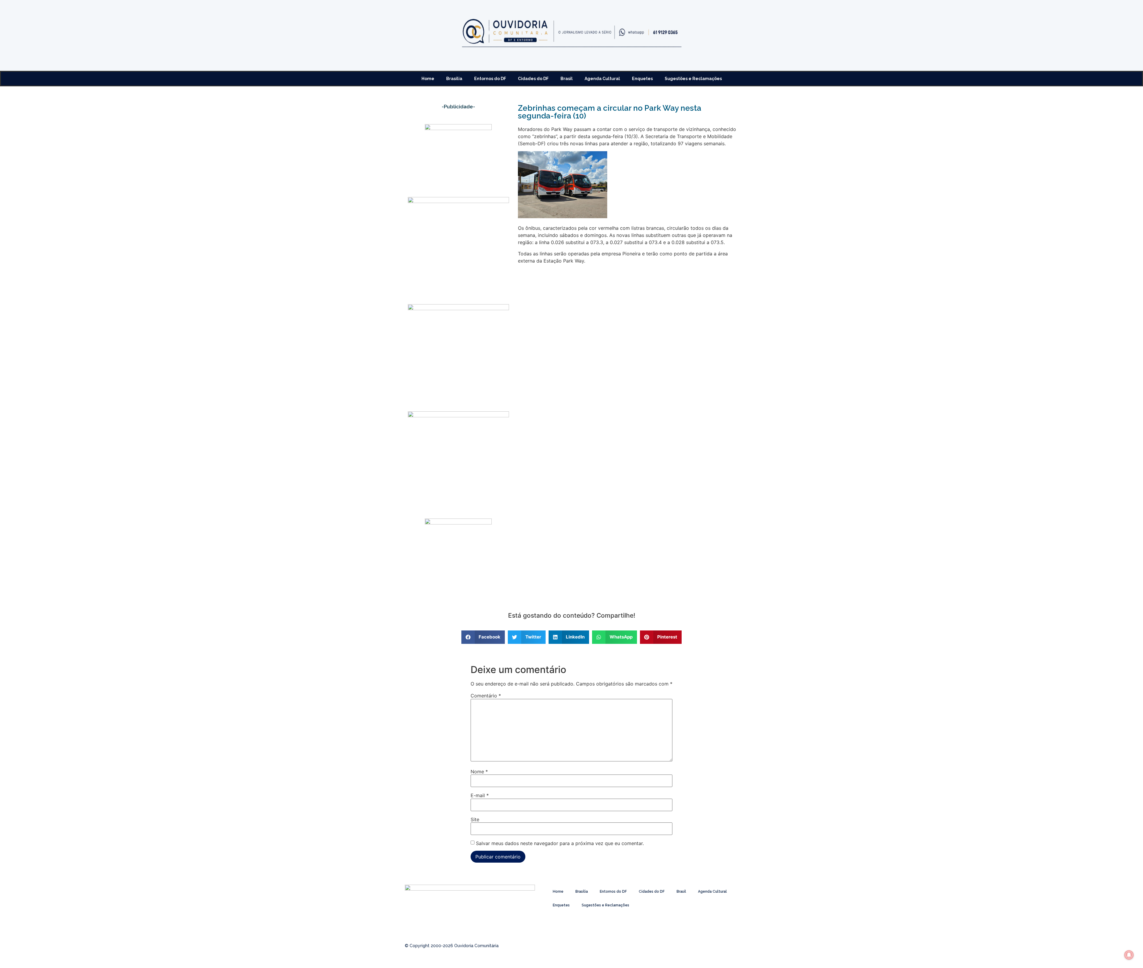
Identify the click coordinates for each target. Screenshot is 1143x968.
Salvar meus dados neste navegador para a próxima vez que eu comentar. (560, 843)
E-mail (480, 795)
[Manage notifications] (1129, 955)
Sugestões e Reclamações (693, 78)
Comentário (486, 695)
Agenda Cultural (602, 78)
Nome (479, 771)
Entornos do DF (490, 78)
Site (475, 819)
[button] (483, 637)
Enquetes (642, 78)
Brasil (566, 78)
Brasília (454, 78)
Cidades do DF (533, 78)
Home (427, 78)
